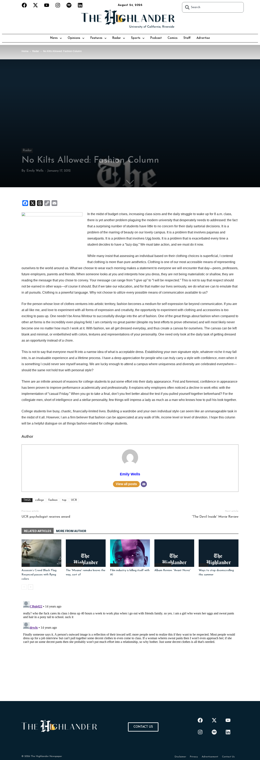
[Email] (144, 484)
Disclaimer (180, 757)
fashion (52, 500)
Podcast (156, 38)
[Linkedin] (80, 5)
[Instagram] (58, 5)
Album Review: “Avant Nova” (172, 570)
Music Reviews (163, 565)
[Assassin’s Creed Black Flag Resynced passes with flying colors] (41, 553)
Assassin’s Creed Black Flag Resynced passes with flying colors (39, 574)
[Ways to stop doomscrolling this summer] (218, 553)
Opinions (74, 38)
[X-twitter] (35, 5)
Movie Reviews (74, 565)
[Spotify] (69, 5)
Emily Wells (35, 170)
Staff (187, 38)
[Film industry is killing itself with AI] (130, 553)
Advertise (203, 38)
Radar (116, 38)
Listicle (203, 565)
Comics (173, 38)
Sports (135, 38)
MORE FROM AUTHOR (71, 531)
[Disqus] (130, 650)
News (54, 38)
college (39, 500)
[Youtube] (47, 5)
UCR (74, 500)
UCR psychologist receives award (46, 516)
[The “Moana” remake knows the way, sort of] (86, 553)
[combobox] (213, 7)
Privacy (194, 757)
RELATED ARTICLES (37, 531)
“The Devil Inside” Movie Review (215, 516)
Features (96, 38)
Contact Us (228, 757)
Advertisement (210, 757)
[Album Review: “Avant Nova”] (174, 553)
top (64, 500)
